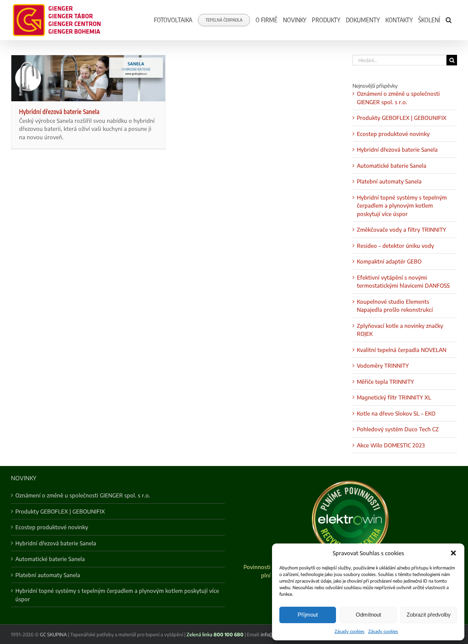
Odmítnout (368, 614)
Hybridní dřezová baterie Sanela (59, 111)
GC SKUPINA (53, 634)
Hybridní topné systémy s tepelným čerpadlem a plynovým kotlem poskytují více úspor (402, 205)
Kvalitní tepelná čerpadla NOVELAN (401, 349)
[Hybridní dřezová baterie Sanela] (88, 78)
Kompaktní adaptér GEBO (389, 261)
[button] (453, 553)
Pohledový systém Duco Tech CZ (398, 429)
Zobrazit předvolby (429, 614)
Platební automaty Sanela (389, 181)
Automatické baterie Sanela (391, 165)
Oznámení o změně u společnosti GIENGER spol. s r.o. (82, 495)
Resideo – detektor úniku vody (395, 245)
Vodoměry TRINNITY (383, 365)
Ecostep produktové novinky (393, 133)
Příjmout (308, 614)
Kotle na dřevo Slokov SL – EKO (396, 413)
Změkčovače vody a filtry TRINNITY (401, 229)
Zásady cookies (350, 631)
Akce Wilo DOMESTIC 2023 (391, 445)
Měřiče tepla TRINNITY (385, 381)
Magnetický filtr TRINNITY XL (394, 397)
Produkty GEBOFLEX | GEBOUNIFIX (401, 117)
